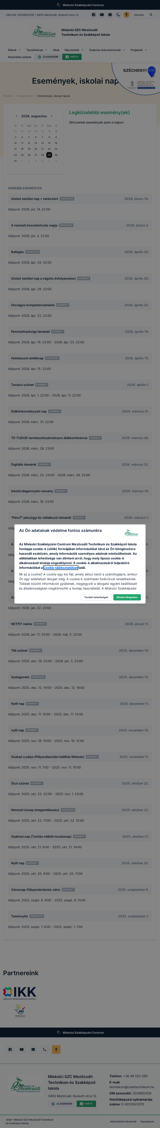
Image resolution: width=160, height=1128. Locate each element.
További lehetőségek (96, 597)
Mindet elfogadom (127, 597)
